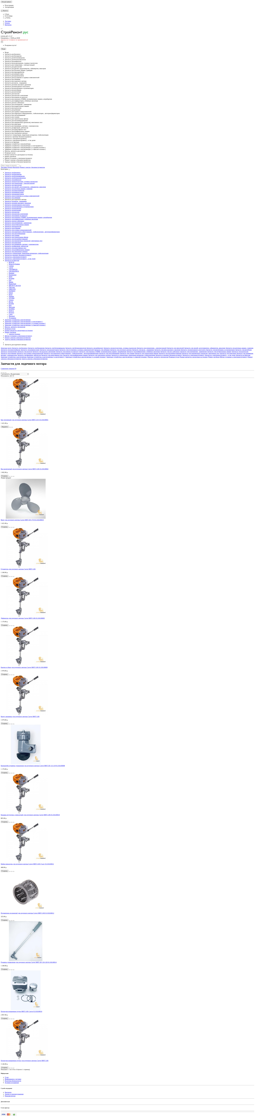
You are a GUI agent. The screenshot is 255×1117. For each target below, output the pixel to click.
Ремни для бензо (10, 332)
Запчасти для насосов (12, 212)
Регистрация (9, 5)
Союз (10, 314)
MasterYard (12, 284)
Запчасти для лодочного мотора (121, 350)
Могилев (12, 307)
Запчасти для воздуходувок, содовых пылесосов (21, 181)
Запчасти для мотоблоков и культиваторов (19, 206)
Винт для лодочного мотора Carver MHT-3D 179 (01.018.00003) (22, 520)
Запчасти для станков (12, 235)
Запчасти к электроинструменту (16, 257)
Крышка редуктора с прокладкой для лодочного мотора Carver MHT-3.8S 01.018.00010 (30, 815)
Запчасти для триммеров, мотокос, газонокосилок (22, 244)
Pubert (11, 293)
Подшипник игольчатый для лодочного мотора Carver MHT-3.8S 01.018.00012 (27, 913)
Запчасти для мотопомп (13, 210)
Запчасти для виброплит (13, 180)
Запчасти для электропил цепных (16, 251)
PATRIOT (12, 291)
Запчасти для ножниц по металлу (16, 215)
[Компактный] (5, 372)
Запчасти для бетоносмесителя (15, 178)
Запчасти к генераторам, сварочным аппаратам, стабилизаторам (26, 253)
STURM (11, 298)
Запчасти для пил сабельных (14, 221)
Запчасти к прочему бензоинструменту (18, 255)
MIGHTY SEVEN (15, 285)
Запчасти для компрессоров (14, 192)
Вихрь (11, 302)
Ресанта (11, 312)
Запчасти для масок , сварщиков (16, 201)
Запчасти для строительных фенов (16, 237)
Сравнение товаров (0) (8, 368)
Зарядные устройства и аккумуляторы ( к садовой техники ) (25, 323)
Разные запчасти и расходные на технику (19, 330)
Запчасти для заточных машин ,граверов (18, 189)
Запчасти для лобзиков (12, 198)
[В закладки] (10, 427)
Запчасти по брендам (12, 260)
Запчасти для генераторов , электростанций (20, 183)
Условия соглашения (12, 1082)
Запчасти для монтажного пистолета (17, 205)
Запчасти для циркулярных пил (15, 248)
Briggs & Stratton (14, 264)
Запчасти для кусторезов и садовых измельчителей (22, 196)
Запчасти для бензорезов (13, 174)
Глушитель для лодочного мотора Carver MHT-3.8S (18, 569)
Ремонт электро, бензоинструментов (32, 167)
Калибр (11, 303)
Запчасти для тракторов (13, 242)
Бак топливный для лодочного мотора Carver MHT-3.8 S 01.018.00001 (24, 420)
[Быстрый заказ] (9, 476)
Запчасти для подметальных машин (17, 224)
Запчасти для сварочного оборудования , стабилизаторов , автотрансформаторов (32, 232)
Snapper (11, 296)
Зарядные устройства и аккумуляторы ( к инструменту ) (24, 321)
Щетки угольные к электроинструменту (18, 336)
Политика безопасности (13, 1081)
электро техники (14, 334)
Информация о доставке (13, 1079)
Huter (10, 276)
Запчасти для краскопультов (14, 194)
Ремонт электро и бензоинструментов (18, 337)
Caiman (11, 266)
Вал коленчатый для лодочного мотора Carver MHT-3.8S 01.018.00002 (24, 469)
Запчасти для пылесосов (13, 226)
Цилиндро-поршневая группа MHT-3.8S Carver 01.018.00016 (21, 1011)
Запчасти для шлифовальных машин (17, 250)
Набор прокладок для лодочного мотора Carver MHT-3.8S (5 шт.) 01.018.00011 (27, 864)
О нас (7, 1077)
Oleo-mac (12, 287)
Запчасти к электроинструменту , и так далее (20, 259)
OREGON (12, 289)
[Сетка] (1, 372)
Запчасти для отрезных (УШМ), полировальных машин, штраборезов (28, 217)
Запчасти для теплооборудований (16, 239)
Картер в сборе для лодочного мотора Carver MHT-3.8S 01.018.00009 (24, 667)
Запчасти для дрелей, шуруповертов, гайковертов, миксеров (25, 187)
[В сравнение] (12, 427)
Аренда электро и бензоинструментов (18, 339)
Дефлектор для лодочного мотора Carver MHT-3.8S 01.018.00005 (23, 618)
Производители (10, 1096)
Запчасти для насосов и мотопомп (16, 214)
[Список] (3, 372)
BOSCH (11, 262)
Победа (11, 311)
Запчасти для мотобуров (13, 208)
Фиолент (12, 316)
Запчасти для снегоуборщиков (15, 233)
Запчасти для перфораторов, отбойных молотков (21, 219)
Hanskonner (12, 275)
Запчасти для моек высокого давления (18, 203)
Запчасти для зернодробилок (14, 190)
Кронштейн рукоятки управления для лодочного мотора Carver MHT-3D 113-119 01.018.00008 (33, 766)
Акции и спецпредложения (14, 1094)
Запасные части (6, 348)
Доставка (8, 21)
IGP (10, 280)
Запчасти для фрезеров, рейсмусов (16, 246)
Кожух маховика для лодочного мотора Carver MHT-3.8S (20, 716)
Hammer (11, 273)
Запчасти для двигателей (13, 185)
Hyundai (11, 278)
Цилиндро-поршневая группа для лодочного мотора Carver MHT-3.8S (24, 1060)
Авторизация (9, 7)
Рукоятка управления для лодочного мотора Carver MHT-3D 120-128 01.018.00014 (29, 962)
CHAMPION (13, 269)
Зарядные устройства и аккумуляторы (18, 320)
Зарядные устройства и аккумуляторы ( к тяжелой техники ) (25, 325)
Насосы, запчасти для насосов (15, 327)
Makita (11, 282)
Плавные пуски (10, 329)
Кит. (10, 305)
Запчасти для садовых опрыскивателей (18, 230)
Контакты (8, 25)
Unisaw (11, 300)
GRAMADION (14, 271)
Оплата (7, 23)
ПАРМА (12, 309)
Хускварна (12, 318)
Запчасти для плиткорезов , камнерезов (18, 223)
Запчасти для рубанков (12, 228)
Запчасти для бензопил (12, 172)
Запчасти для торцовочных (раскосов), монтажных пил (23, 241)
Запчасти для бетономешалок (15, 176)
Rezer (10, 294)
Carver (11, 268)
